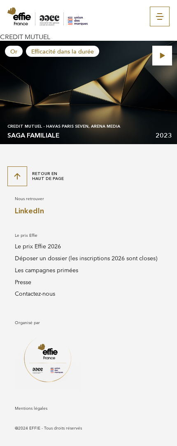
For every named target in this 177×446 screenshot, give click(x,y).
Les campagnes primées (46, 270)
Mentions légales (31, 408)
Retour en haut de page (48, 176)
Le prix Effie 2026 (38, 246)
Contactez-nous (35, 293)
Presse (23, 282)
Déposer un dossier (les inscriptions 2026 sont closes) (86, 258)
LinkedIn (29, 211)
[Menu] (160, 16)
